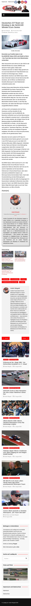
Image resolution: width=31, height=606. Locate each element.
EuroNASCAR (15, 279)
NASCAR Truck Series (14, 387)
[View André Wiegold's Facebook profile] (11, 208)
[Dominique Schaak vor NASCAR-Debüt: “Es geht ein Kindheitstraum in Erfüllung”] (7, 266)
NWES (22, 282)
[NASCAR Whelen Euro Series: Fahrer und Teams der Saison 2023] (7, 254)
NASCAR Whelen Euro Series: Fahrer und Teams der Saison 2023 (7, 259)
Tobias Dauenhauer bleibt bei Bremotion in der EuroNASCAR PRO (20, 259)
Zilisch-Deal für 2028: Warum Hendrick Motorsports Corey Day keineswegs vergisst (13, 422)
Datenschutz (11, 1)
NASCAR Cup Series (14, 417)
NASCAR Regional (14, 359)
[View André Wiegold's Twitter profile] (14, 208)
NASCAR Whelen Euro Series (10, 282)
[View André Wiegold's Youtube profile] (17, 208)
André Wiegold (6, 30)
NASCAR (5, 32)
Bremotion (6, 279)
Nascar (24, 279)
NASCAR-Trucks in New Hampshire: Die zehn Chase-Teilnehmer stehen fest (14, 392)
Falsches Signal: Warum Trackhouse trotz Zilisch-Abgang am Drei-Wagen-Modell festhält (15, 452)
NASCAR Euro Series (13, 32)
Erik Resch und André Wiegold (12, 514)
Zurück (6, 338)
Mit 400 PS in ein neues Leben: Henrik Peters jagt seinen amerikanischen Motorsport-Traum (14, 482)
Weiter (24, 338)
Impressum (4, 1)
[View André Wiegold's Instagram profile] (20, 208)
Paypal (15, 543)
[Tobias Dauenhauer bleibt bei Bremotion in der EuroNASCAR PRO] (20, 254)
